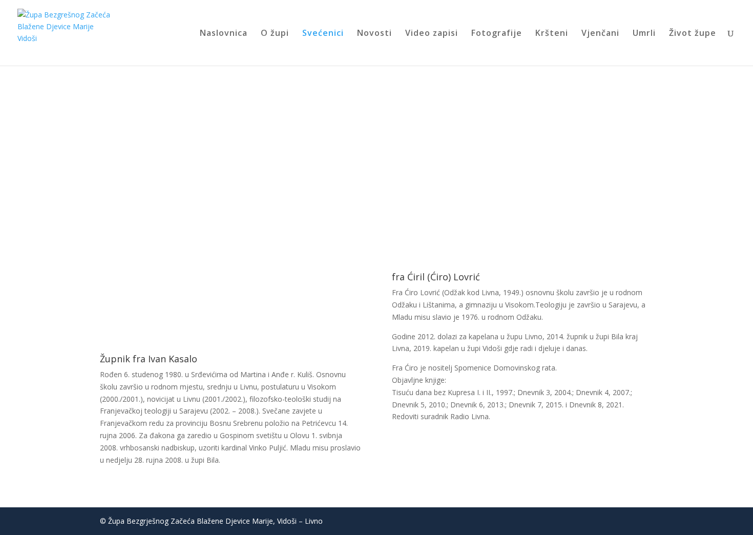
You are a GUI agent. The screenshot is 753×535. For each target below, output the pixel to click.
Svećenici (323, 33)
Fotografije (496, 33)
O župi (275, 33)
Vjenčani (600, 33)
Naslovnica (223, 33)
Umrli (644, 33)
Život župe (692, 33)
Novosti (374, 33)
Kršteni (551, 33)
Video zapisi (431, 33)
